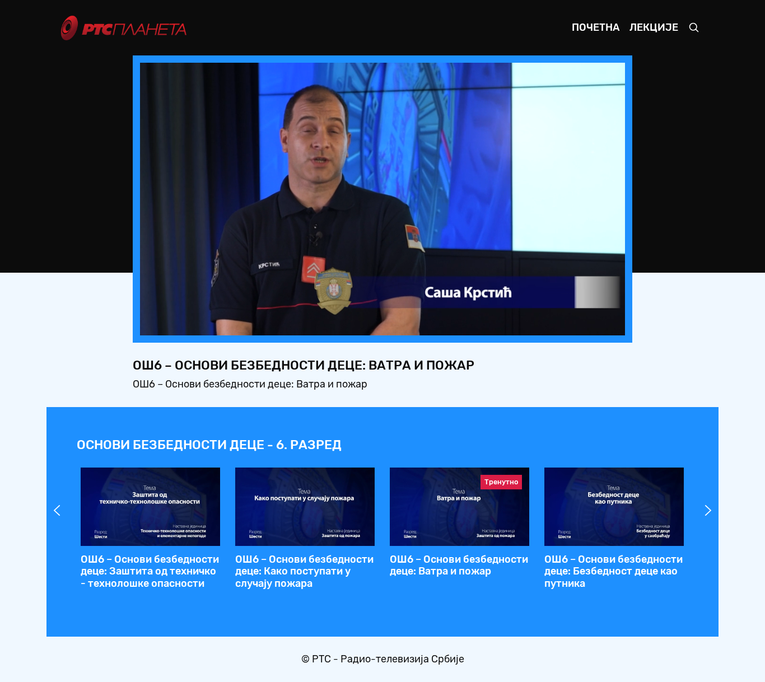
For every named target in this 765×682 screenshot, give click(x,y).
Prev (57, 511)
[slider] (351, 324)
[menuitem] (578, 323)
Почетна (595, 27)
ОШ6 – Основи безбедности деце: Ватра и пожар (459, 565)
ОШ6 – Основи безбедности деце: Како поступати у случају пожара (304, 571)
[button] (546, 323)
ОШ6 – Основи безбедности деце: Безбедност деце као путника (613, 571)
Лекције (653, 27)
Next (708, 511)
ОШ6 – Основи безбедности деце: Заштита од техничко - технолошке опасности (150, 571)
